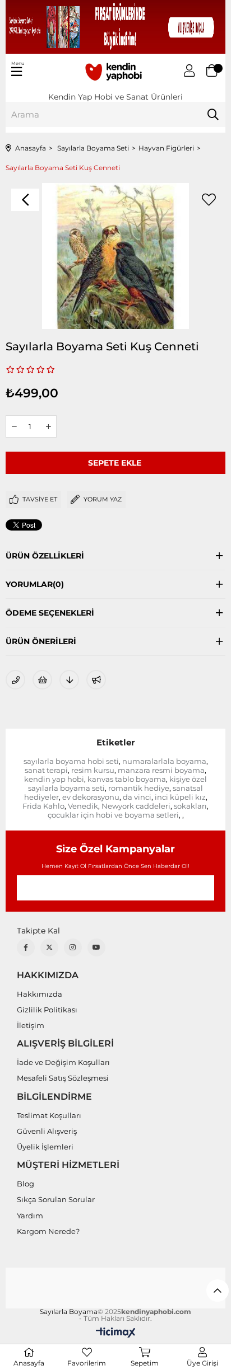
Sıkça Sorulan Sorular (56, 1199)
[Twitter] (49, 947)
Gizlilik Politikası (47, 1009)
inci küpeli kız (180, 796)
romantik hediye (138, 787)
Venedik (83, 805)
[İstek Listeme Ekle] (42, 679)
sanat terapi (46, 770)
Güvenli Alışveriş (47, 1131)
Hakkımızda (39, 993)
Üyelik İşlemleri (45, 1146)
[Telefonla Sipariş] (15, 679)
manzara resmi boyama (161, 770)
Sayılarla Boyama (69, 1311)
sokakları (190, 805)
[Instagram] (73, 947)
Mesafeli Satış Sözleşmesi (63, 1077)
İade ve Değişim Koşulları (63, 1062)
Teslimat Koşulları (49, 1115)
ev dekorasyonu (90, 796)
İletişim (30, 1025)
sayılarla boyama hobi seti (71, 761)
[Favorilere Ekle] (208, 200)
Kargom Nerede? (48, 1231)
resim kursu (92, 770)
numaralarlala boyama (164, 761)
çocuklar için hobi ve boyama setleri (113, 814)
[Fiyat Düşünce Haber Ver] (69, 679)
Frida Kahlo (43, 805)
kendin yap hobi (54, 779)
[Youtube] (96, 947)
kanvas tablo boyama (126, 779)
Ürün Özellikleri (45, 556)
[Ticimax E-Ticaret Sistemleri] (116, 1333)
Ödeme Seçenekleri (50, 613)
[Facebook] (26, 947)
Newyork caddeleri (135, 805)
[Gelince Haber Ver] (96, 679)
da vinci (137, 796)
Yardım (30, 1215)
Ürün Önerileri (41, 641)
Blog (25, 1183)
